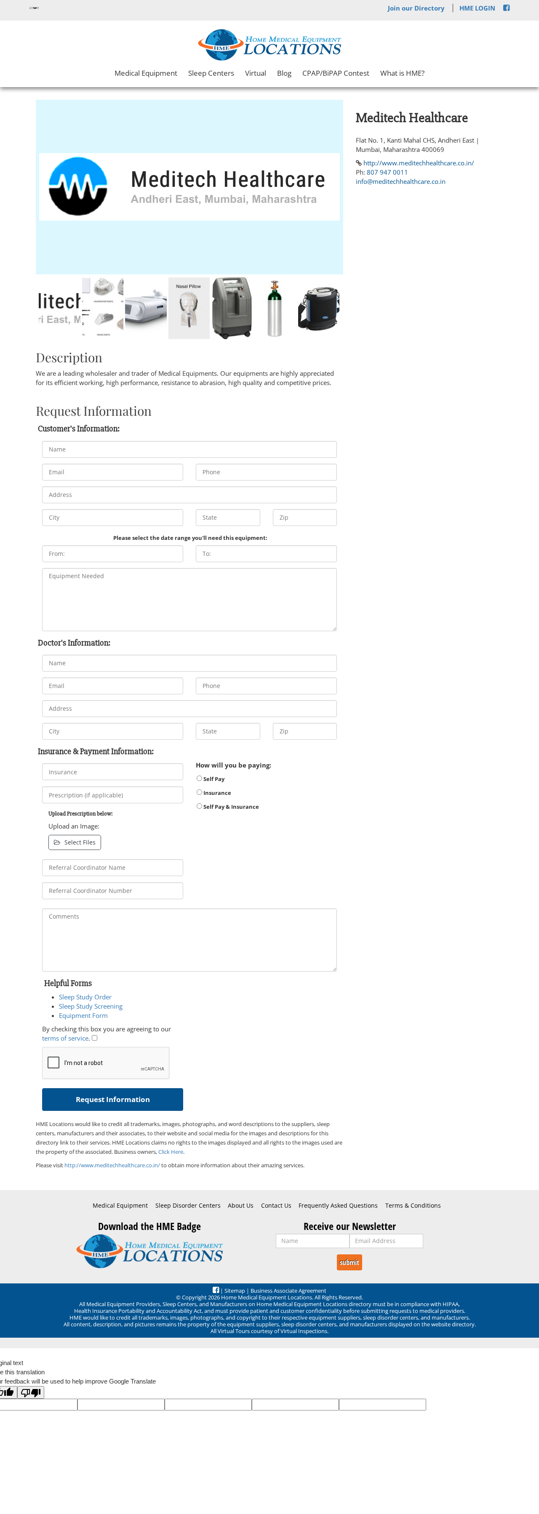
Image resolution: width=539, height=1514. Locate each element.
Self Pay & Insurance (230, 806)
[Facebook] (506, 8)
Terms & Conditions (413, 1205)
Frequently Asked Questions (338, 1205)
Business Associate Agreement (288, 1290)
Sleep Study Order (85, 997)
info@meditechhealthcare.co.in (401, 181)
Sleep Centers (211, 73)
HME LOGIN (477, 8)
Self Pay (213, 779)
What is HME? (402, 73)
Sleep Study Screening (91, 1006)
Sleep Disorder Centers (188, 1205)
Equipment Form (83, 1015)
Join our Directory (416, 8)
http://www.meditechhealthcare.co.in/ (112, 1165)
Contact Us (276, 1205)
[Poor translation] (30, 1392)
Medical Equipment (146, 73)
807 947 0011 (387, 172)
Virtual (255, 73)
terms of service (65, 1038)
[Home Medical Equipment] (149, 1251)
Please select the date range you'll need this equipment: (190, 538)
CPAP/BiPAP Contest (335, 73)
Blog (284, 73)
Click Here (170, 1151)
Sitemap (234, 1290)
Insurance (216, 793)
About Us (240, 1205)
